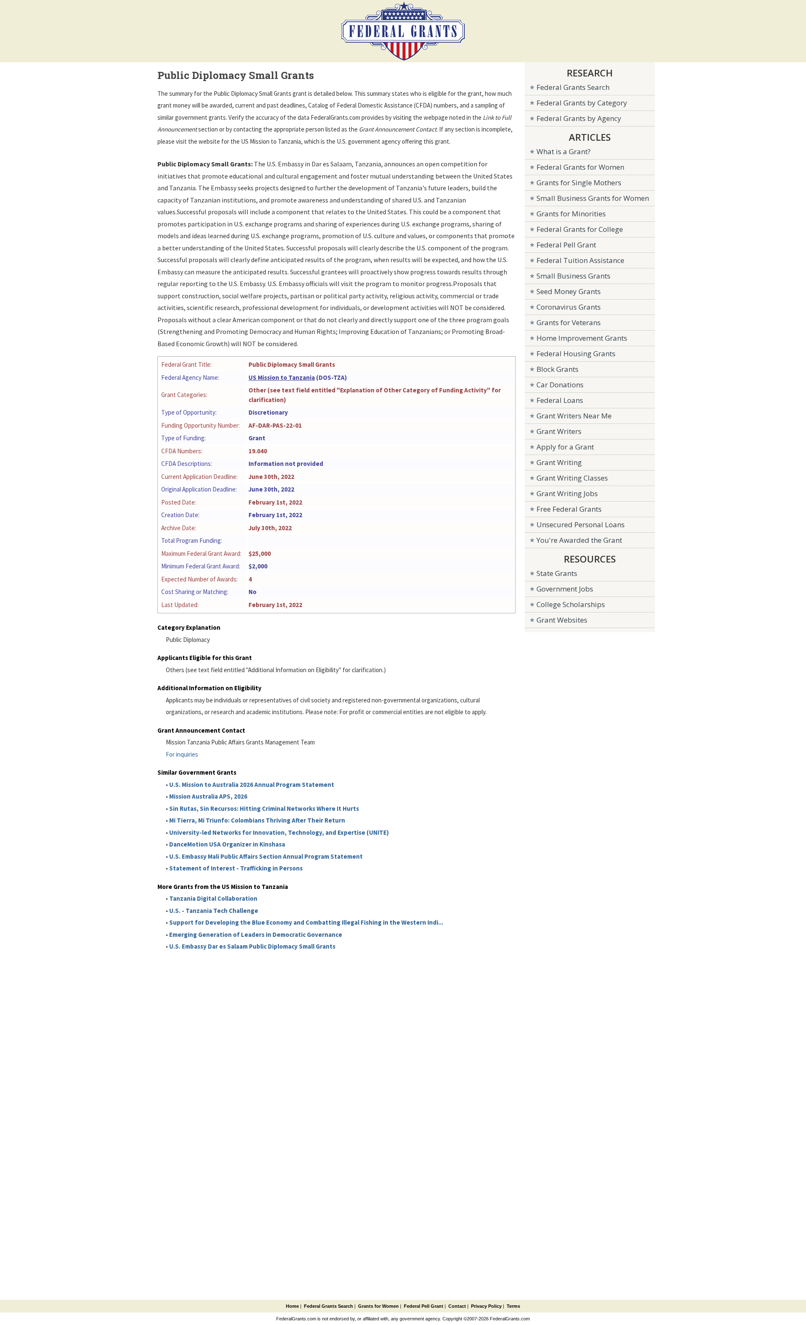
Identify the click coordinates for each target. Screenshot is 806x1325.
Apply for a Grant (565, 447)
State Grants (556, 573)
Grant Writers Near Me (574, 416)
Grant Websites (561, 620)
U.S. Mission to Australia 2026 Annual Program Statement (251, 785)
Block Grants (557, 369)
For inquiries (182, 754)
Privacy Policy (486, 1306)
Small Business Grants (573, 276)
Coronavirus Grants (568, 307)
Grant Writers (558, 431)
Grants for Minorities (571, 213)
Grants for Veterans (568, 322)
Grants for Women (378, 1306)
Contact (457, 1306)
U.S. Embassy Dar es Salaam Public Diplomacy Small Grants (252, 946)
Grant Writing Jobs (567, 493)
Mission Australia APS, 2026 (208, 796)
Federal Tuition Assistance (580, 260)
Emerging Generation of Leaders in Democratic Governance (255, 935)
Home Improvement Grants (581, 338)
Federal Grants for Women (580, 167)
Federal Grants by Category (581, 103)
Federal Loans (559, 400)
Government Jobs (564, 589)
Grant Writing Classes (572, 478)
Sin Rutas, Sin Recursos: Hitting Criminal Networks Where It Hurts (264, 808)
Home (292, 1306)
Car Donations (560, 384)
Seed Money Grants (568, 291)
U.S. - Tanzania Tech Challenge (213, 911)
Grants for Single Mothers (578, 182)
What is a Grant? (563, 151)
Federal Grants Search (573, 87)
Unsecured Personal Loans (580, 524)
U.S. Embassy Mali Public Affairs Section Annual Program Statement (266, 856)
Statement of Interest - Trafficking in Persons (236, 868)
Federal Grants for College (579, 229)
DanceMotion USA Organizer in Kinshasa (227, 844)
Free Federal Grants (569, 509)
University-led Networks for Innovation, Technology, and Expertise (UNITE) (279, 832)
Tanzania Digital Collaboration (213, 898)
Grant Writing (559, 462)
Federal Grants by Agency (578, 118)
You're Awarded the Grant (579, 540)
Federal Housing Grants (575, 353)
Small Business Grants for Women (592, 198)
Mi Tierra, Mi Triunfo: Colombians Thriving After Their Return (257, 820)
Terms (513, 1306)
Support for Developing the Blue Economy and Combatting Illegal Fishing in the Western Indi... (306, 922)
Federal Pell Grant (566, 245)
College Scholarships (570, 604)
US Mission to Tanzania (282, 377)
